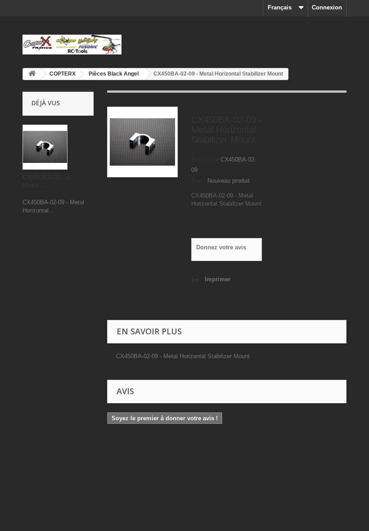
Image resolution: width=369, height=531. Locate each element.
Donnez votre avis (221, 247)
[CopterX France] (72, 44)
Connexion (327, 7)
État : (198, 180)
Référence (205, 159)
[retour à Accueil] (31, 74)
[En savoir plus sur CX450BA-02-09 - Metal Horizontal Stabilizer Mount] (45, 147)
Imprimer (217, 279)
